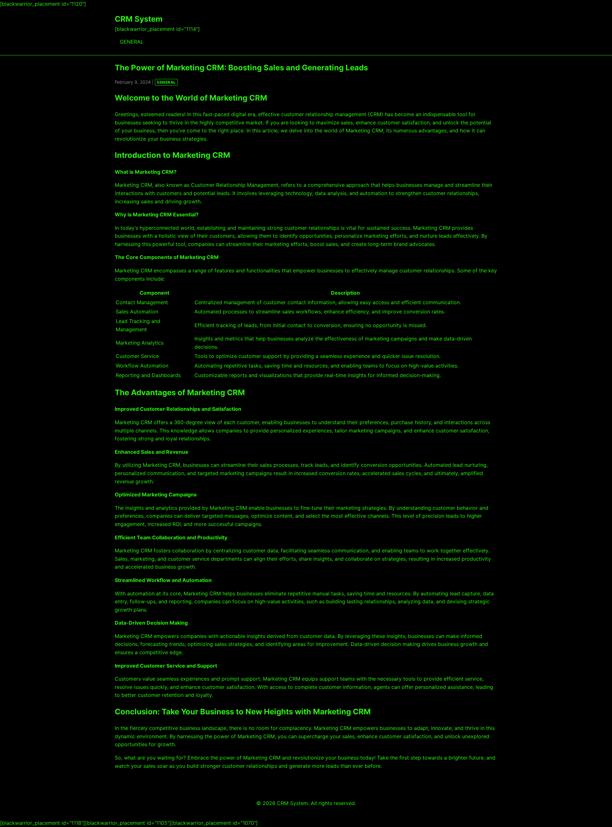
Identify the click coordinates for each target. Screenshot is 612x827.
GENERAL (131, 42)
